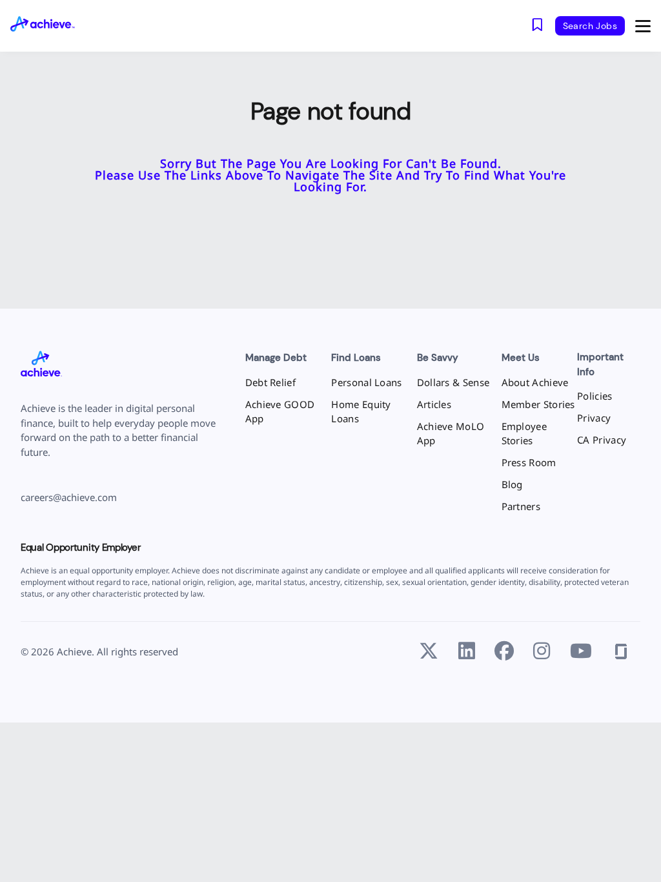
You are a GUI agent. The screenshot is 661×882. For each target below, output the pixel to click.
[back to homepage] (53, 25)
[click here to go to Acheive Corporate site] (41, 365)
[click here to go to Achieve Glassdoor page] (621, 651)
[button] (643, 26)
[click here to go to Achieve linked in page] (466, 651)
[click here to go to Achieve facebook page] (504, 651)
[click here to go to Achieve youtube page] (581, 651)
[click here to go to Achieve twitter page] (428, 651)
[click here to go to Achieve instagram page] (541, 651)
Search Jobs (590, 26)
